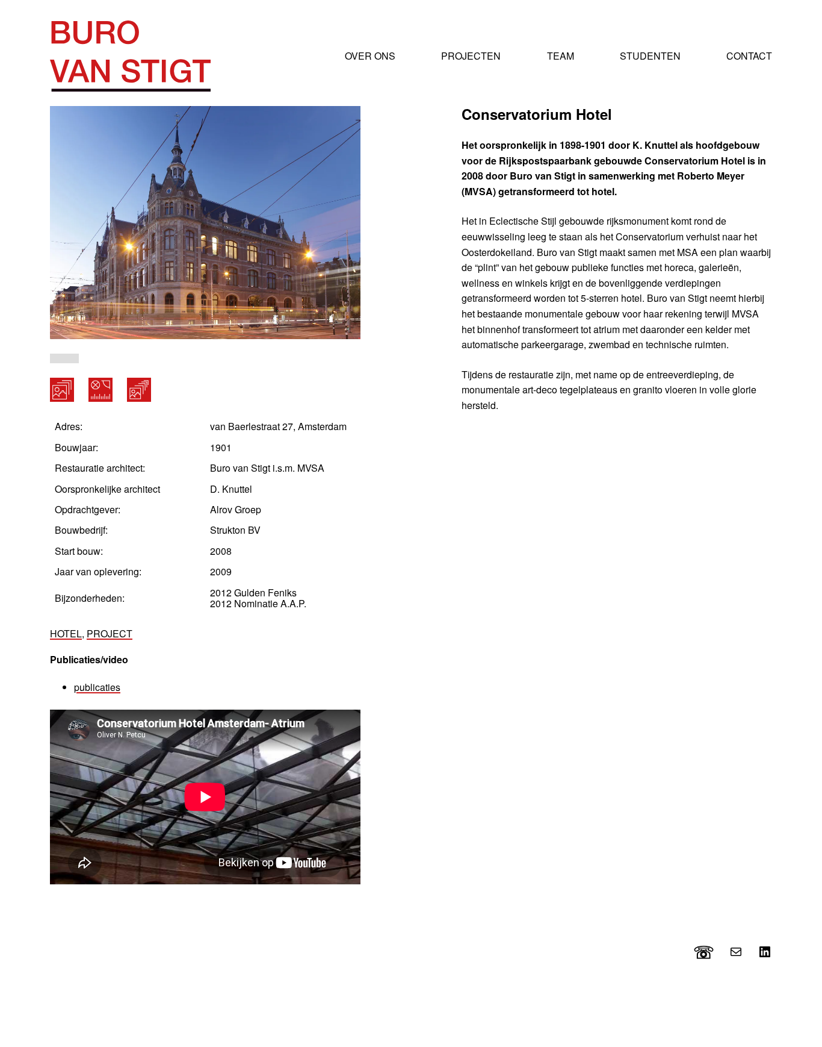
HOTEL (66, 633)
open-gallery (62, 390)
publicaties (97, 687)
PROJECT (109, 633)
